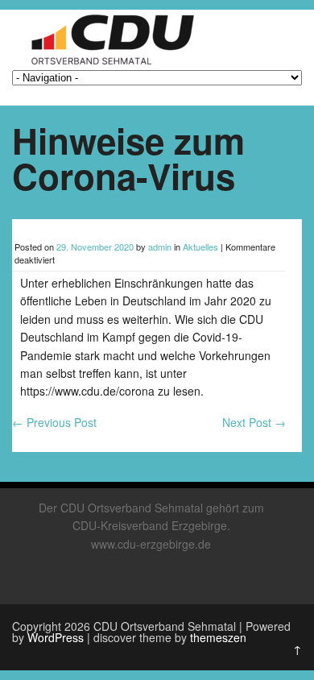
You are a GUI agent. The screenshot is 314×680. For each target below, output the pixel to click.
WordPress (55, 637)
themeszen (218, 637)
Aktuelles (200, 246)
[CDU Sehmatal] (106, 64)
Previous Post (54, 422)
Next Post (254, 422)
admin (159, 246)
